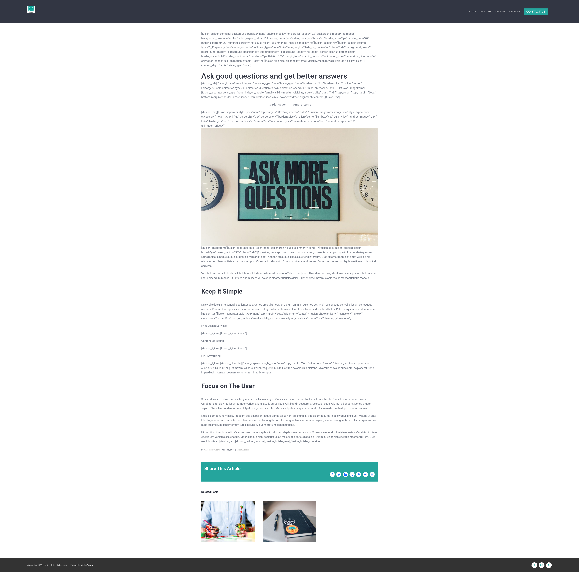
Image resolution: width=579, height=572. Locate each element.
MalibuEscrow (87, 565)
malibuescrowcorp (212, 450)
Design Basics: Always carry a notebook (289, 521)
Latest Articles (242, 450)
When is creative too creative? (228, 521)
